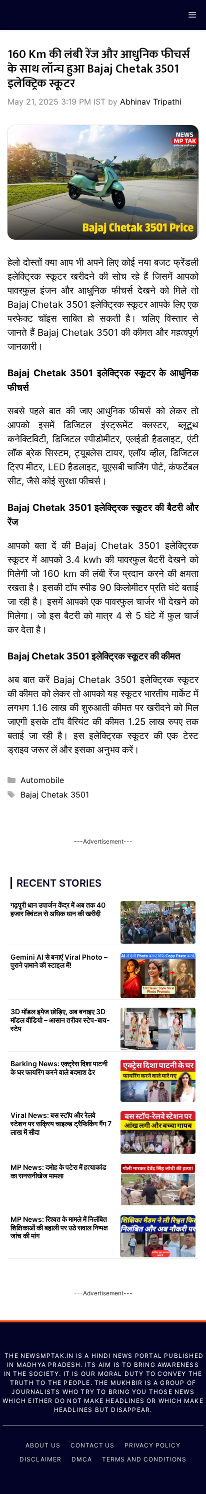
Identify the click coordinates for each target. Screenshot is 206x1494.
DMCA (82, 1459)
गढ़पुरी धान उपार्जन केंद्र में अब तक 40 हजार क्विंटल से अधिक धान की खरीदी (58, 909)
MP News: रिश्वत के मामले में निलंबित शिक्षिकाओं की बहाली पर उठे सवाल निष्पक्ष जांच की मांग (59, 1227)
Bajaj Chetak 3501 (54, 795)
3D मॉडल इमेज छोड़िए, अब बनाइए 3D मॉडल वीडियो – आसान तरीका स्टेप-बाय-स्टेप (60, 1020)
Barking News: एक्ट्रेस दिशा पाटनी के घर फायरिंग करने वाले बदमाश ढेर (59, 1067)
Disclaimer (41, 1459)
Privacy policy (152, 1445)
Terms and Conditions (144, 1459)
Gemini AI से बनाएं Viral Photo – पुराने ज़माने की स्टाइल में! (59, 961)
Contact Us (92, 1445)
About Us (43, 1445)
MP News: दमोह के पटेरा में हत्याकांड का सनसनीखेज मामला (58, 1171)
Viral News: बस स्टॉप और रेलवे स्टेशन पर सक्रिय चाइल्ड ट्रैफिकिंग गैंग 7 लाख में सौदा (61, 1123)
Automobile (42, 780)
